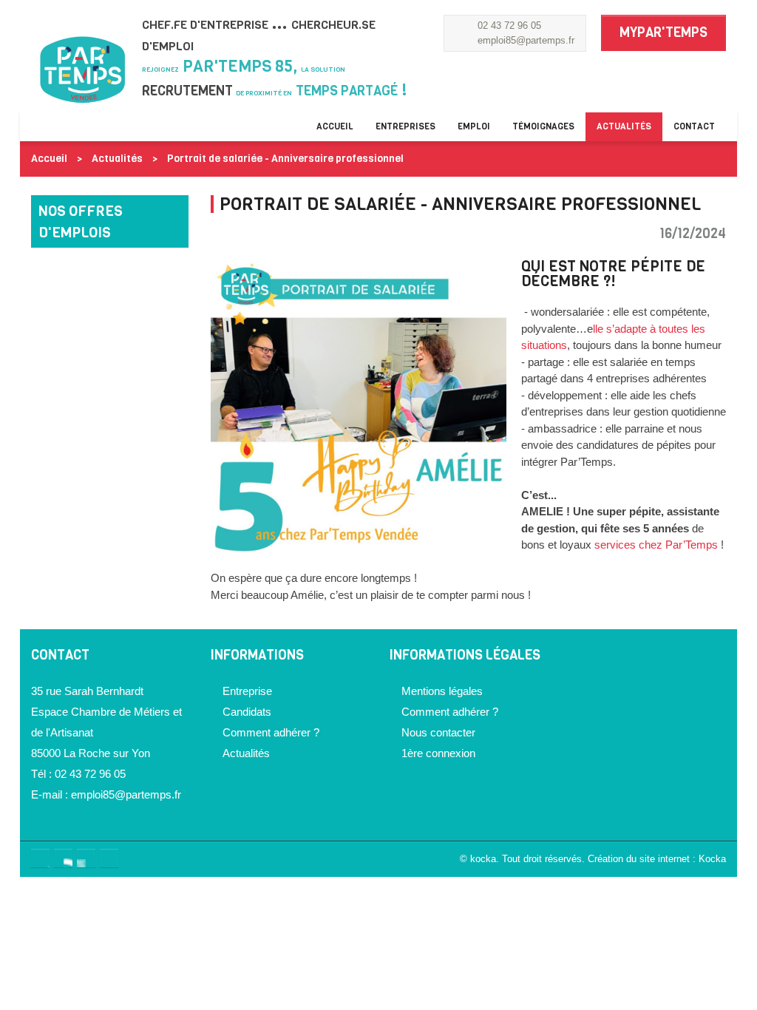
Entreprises (405, 126)
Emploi (474, 126)
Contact (694, 126)
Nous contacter (438, 732)
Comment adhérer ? (271, 732)
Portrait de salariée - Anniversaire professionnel (285, 159)
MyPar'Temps (663, 32)
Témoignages (543, 126)
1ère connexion (438, 753)
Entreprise (247, 691)
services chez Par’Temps (656, 544)
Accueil (334, 126)
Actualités (624, 126)
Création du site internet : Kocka (657, 858)
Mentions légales (442, 691)
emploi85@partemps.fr (526, 40)
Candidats (247, 711)
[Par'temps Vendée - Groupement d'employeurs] (84, 82)
